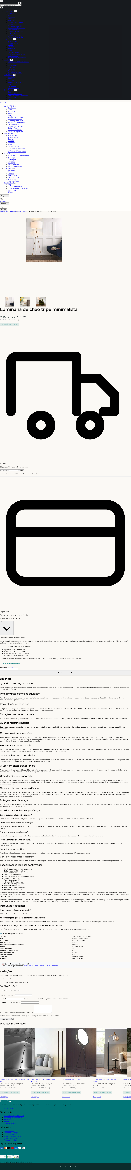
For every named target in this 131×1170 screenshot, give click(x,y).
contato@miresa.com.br (13, 1118)
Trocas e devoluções (11, 1140)
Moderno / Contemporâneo (18, 155)
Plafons (10, 113)
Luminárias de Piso (15, 119)
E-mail (3, 999)
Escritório (11, 144)
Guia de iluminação (15, 186)
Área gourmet (13, 150)
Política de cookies (11, 1138)
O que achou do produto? (10, 1002)
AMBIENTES (8, 133)
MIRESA (3, 103)
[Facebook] (65, 1166)
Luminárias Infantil (15, 130)
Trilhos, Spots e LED (15, 121)
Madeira (11, 174)
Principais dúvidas (11, 1134)
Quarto (10, 139)
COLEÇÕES (8, 168)
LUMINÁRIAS (9, 106)
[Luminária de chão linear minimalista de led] (28, 1076)
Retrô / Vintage (13, 165)
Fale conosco (9, 1119)
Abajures (11, 115)
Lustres (10, 110)
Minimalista (12, 157)
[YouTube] (70, 1166)
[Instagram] (55, 1166)
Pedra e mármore (14, 175)
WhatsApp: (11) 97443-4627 (14, 1116)
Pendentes (12, 108)
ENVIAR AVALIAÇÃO (7, 1019)
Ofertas (10, 192)
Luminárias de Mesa (15, 117)
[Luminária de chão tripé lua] (90, 1076)
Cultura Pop (12, 128)
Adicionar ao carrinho (65, 673)
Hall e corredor (13, 146)
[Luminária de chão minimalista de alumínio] (59, 1076)
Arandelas (11, 111)
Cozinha (11, 141)
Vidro (10, 172)
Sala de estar (12, 135)
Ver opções (4, 1097)
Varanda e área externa (16, 148)
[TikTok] (75, 1166)
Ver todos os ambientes (17, 152)
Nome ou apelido (7, 995)
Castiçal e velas (13, 124)
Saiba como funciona (7, 622)
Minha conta (8, 1121)
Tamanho (3, 667)
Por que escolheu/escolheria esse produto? (17, 1012)
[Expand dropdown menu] (15, 106)
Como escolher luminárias (18, 188)
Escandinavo (12, 159)
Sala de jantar (13, 137)
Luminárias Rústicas (15, 126)
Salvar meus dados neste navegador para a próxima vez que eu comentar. (30, 1016)
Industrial (11, 161)
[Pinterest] (60, 1166)
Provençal (11, 163)
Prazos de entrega (11, 1133)
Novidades (12, 179)
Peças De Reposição (15, 132)
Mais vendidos (13, 181)
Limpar (10, 667)
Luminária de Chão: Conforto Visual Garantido (40, 966)
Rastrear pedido (10, 1123)
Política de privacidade (12, 1136)
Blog (9, 185)
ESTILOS (7, 154)
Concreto (11, 170)
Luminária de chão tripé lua (71, 1079)
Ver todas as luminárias (16, 122)
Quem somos (9, 1131)
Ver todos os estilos (15, 166)
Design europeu (14, 177)
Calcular (21, 470)
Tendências (12, 190)
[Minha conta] (65, 198)
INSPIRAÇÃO (9, 183)
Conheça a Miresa (7, 1108)
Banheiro (11, 143)
